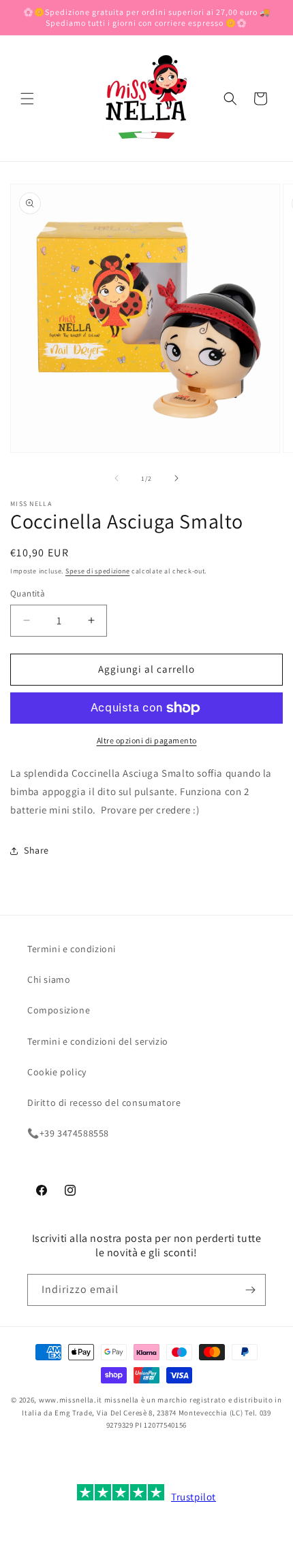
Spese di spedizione (97, 571)
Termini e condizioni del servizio (97, 1041)
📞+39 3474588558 (68, 1133)
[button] (27, 99)
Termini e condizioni (71, 949)
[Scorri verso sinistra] (117, 478)
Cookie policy (57, 1072)
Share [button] (36, 850)
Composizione (58, 1010)
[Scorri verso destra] (176, 478)
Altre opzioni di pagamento (147, 740)
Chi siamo (48, 979)
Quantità (27, 593)
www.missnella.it (70, 1400)
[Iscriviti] (250, 1290)
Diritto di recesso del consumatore (104, 1102)
